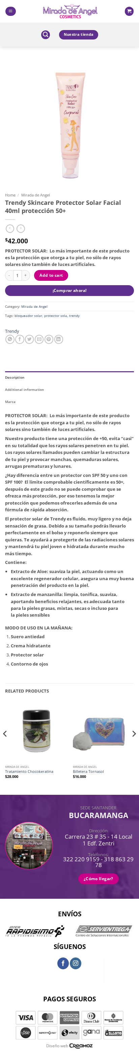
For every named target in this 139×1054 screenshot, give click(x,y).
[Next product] (10, 228)
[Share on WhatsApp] (9, 339)
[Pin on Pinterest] (49, 339)
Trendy (12, 331)
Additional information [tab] (24, 389)
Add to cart (51, 275)
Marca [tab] (10, 401)
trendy (74, 315)
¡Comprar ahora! (70, 290)
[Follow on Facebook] (63, 963)
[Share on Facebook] (19, 339)
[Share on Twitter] (29, 339)
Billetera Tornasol (88, 771)
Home (10, 194)
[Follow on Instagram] (75, 963)
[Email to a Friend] (39, 339)
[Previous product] (21, 228)
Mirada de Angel (35, 194)
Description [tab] (14, 377)
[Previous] (5, 747)
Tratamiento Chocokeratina (29, 771)
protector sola (55, 315)
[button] (10, 11)
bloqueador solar (28, 315)
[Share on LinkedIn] (58, 339)
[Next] (134, 747)
